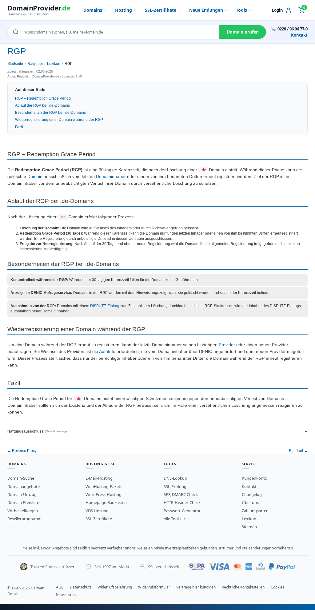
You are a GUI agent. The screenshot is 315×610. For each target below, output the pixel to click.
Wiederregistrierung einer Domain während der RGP (59, 119)
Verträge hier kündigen (196, 587)
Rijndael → (298, 451)
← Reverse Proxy (22, 451)
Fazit (19, 127)
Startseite (15, 63)
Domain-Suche (20, 478)
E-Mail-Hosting (99, 478)
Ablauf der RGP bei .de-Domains (42, 105)
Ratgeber (35, 63)
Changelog (252, 494)
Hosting (123, 10)
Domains (92, 10)
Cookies (277, 587)
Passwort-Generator (182, 510)
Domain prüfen (243, 32)
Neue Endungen (206, 10)
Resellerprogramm (24, 518)
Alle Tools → (174, 518)
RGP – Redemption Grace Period (43, 98)
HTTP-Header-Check (182, 502)
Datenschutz (80, 587)
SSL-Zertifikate (160, 10)
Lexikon (53, 63)
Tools (241, 10)
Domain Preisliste (23, 502)
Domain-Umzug (22, 494)
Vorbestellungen (22, 510)
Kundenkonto (254, 478)
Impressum (66, 594)
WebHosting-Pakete (104, 486)
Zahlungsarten (255, 510)
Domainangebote (23, 486)
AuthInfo (107, 351)
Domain (34, 176)
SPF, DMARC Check (181, 494)
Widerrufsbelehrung (115, 587)
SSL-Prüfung (175, 486)
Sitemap (249, 526)
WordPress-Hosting (104, 494)
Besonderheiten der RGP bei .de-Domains (50, 112)
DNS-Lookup (175, 478)
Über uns (250, 502)
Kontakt (299, 35)
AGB (60, 587)
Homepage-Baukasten (106, 502)
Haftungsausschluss (38, 431)
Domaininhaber (111, 176)
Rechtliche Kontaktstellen (243, 587)
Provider (227, 345)
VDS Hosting (97, 510)
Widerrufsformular (154, 587)
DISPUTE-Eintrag (104, 306)
